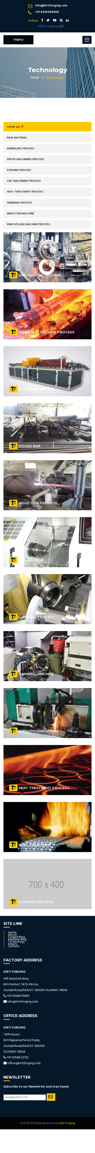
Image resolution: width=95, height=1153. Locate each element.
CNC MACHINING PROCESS (24, 181)
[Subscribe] (51, 1097)
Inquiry (18, 39)
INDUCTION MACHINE (20, 213)
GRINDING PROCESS (19, 203)
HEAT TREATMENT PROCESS (25, 192)
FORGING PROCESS (19, 170)
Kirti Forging (67, 1123)
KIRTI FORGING (14, 972)
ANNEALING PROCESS (20, 148)
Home (35, 77)
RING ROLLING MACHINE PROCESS (28, 224)
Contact (14, 946)
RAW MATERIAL (17, 138)
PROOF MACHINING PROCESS (25, 159)
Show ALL (14, 127)
